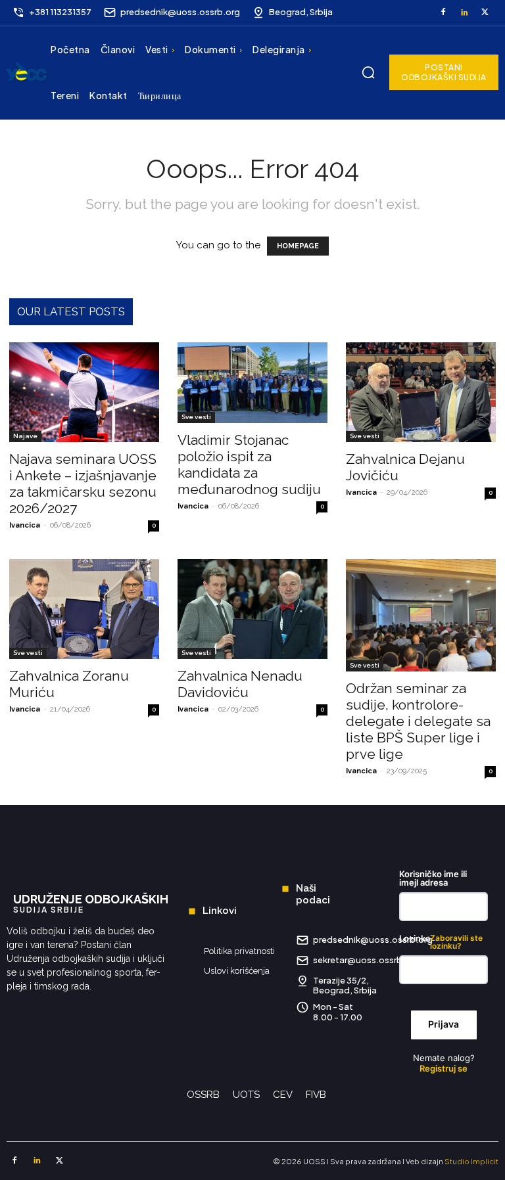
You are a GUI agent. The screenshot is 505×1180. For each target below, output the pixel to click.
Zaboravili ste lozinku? (456, 942)
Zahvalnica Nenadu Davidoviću (240, 684)
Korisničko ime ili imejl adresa (433, 878)
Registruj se (444, 1068)
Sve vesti (196, 416)
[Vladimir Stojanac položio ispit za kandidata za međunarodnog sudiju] (252, 383)
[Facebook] (443, 13)
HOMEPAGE (298, 246)
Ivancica (24, 525)
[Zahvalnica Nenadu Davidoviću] (252, 609)
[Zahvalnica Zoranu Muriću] (84, 609)
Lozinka (441, 942)
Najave (25, 436)
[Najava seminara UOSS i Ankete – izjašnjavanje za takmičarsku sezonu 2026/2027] (84, 392)
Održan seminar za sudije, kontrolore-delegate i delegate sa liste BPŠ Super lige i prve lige (418, 721)
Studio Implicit (471, 1161)
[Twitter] (484, 13)
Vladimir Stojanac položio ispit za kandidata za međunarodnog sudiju (249, 464)
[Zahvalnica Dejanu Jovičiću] (421, 392)
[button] (368, 72)
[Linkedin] (464, 13)
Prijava (443, 1024)
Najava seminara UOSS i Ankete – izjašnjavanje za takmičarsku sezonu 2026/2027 (82, 483)
